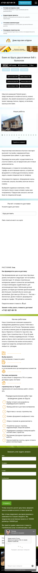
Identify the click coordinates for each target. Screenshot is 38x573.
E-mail (3, 470)
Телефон (4, 463)
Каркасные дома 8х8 (12, 81)
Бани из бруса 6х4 (25, 86)
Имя (3, 455)
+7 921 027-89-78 (8, 3)
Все (32, 65)
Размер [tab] (13, 65)
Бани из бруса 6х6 (26, 81)
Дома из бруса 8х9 (13, 76)
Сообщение (5, 478)
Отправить (6, 503)
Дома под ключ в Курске (22, 40)
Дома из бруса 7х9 (25, 76)
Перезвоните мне (25, 3)
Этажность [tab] (24, 65)
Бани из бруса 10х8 (13, 86)
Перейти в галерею (19, 142)
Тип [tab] (6, 65)
